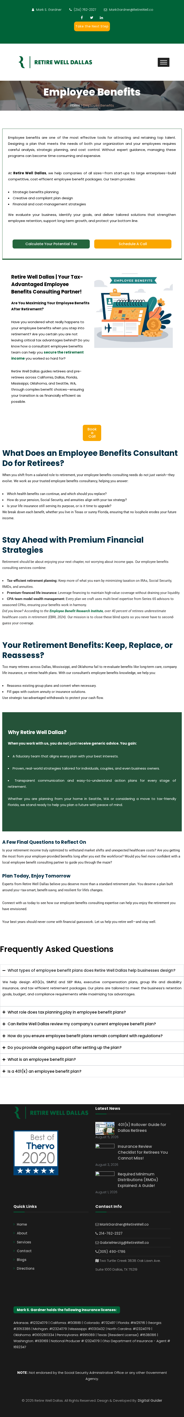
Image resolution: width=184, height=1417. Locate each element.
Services (24, 1242)
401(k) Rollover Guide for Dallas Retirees (142, 1127)
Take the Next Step (91, 26)
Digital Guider (150, 1400)
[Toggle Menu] (163, 62)
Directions (26, 1268)
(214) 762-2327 (85, 9)
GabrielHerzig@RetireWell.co (124, 1242)
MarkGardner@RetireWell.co (131, 9)
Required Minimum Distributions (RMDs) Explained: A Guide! (138, 1180)
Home (22, 1224)
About (22, 1233)
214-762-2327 (110, 1233)
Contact (24, 1251)
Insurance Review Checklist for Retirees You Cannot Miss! (143, 1152)
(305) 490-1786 (111, 1251)
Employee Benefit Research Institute (76, 611)
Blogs (21, 1259)
